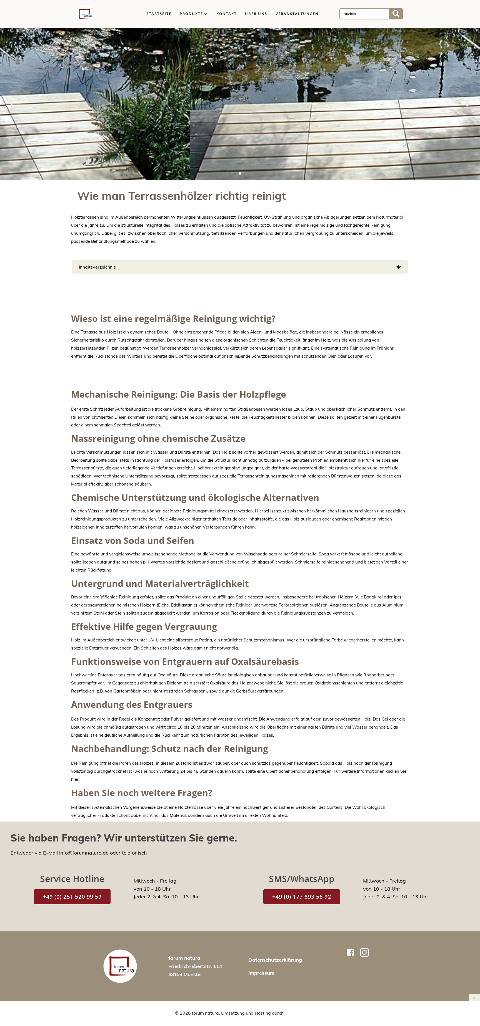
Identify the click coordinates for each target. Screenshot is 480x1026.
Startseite (158, 13)
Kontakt (226, 13)
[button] (240, 173)
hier (75, 779)
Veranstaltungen (297, 13)
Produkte (191, 13)
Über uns (256, 13)
